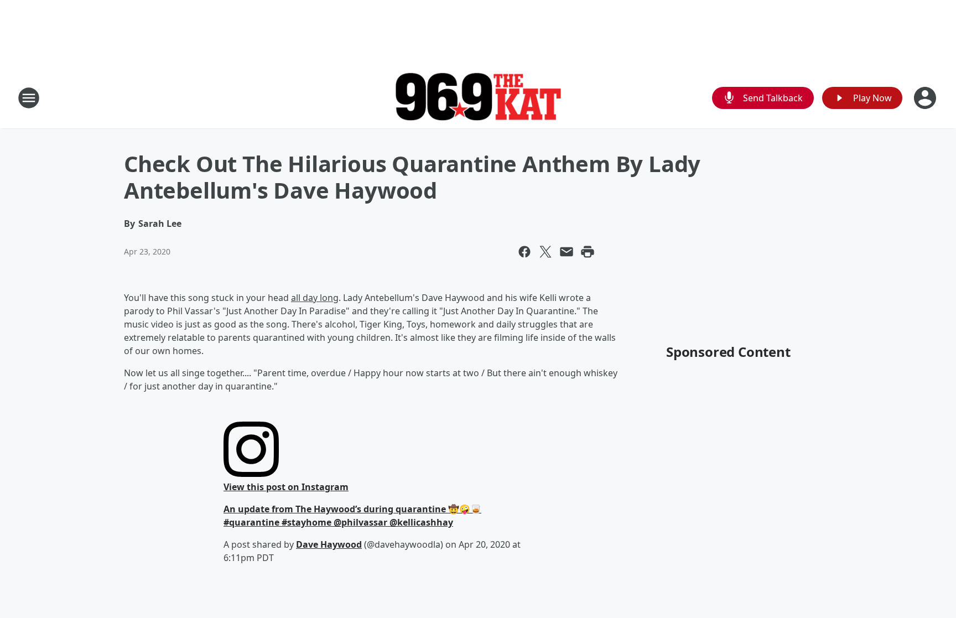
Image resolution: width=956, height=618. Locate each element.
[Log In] (926, 98)
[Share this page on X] (545, 251)
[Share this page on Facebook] (524, 251)
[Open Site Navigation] (29, 98)
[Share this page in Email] (566, 251)
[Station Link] (478, 98)
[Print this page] (587, 251)
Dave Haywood (329, 544)
